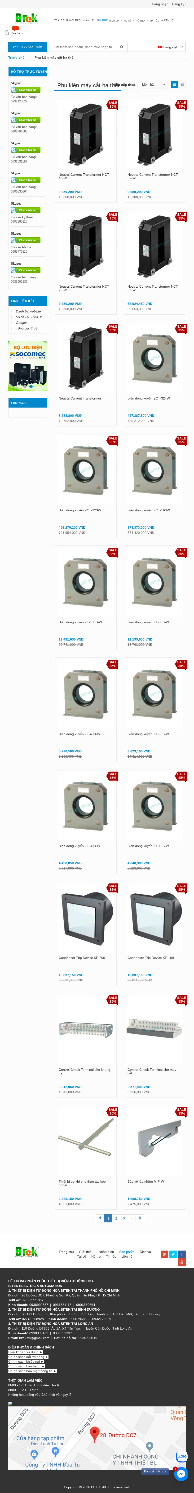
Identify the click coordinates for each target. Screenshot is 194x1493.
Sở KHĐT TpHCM (29, 317)
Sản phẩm (102, 20)
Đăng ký (178, 4)
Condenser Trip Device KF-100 (151, 958)
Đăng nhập (160, 4)
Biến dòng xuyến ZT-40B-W (79, 734)
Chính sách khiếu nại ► (26, 1361)
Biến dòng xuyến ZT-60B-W (148, 734)
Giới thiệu (75, 20)
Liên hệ (168, 20)
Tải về (127, 21)
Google (21, 323)
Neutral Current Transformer (80, 398)
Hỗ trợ (140, 21)
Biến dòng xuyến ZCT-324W (149, 398)
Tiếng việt (170, 47)
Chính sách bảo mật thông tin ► (32, 1371)
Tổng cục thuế (26, 328)
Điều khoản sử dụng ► (25, 1352)
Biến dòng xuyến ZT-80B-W (148, 622)
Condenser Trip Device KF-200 (82, 958)
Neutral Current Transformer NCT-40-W (84, 176)
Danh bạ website (28, 311)
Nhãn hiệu (89, 20)
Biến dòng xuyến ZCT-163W (149, 510)
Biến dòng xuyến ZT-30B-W (79, 846)
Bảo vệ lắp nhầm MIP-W (146, 1181)
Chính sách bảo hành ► (26, 1366)
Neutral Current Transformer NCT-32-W (153, 176)
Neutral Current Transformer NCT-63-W (153, 288)
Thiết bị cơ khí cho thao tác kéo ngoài (82, 1183)
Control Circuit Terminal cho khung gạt (84, 1071)
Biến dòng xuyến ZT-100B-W (80, 622)
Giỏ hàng (17, 33)
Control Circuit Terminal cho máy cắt (152, 1071)
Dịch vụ (114, 21)
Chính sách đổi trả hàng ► (28, 1357)
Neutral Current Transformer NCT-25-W (84, 288)
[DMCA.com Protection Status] (32, 1404)
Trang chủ (61, 20)
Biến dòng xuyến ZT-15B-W (148, 846)
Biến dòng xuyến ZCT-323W (80, 510)
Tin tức (154, 21)
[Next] (140, 1218)
